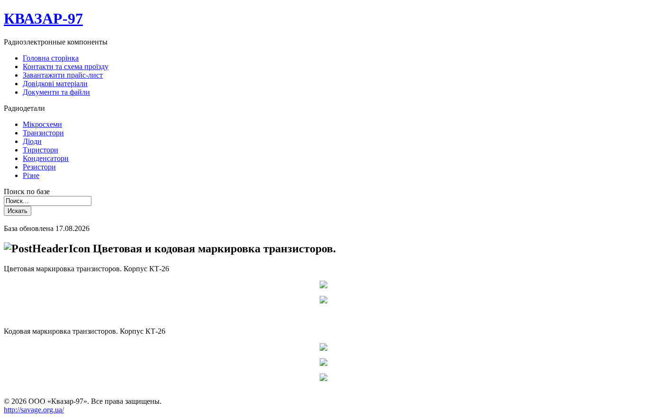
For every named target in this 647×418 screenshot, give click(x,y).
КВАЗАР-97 (43, 18)
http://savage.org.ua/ (34, 410)
